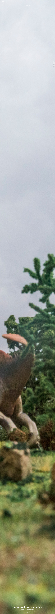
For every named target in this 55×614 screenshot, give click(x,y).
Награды (29, 1)
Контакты (33, 1)
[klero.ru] (27, 5)
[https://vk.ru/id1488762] (2, 1)
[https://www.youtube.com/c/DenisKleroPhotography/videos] (4, 1)
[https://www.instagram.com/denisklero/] (3, 1)
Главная (22, 1)
